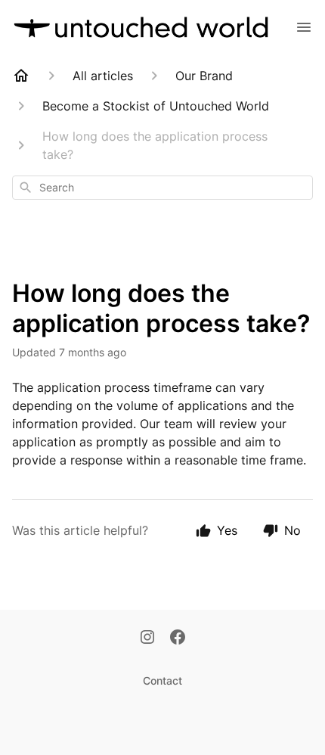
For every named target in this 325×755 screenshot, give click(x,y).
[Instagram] (147, 638)
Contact (162, 680)
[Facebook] (178, 638)
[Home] (21, 76)
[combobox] (162, 188)
